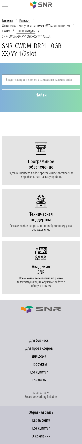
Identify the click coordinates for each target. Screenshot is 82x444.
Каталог (24, 20)
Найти (41, 95)
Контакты (39, 380)
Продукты (39, 364)
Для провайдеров (39, 348)
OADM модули (26, 31)
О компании (41, 436)
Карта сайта (41, 420)
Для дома (39, 356)
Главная (7, 20)
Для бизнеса (39, 340)
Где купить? (39, 372)
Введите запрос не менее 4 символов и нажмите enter (39, 80)
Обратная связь (41, 412)
